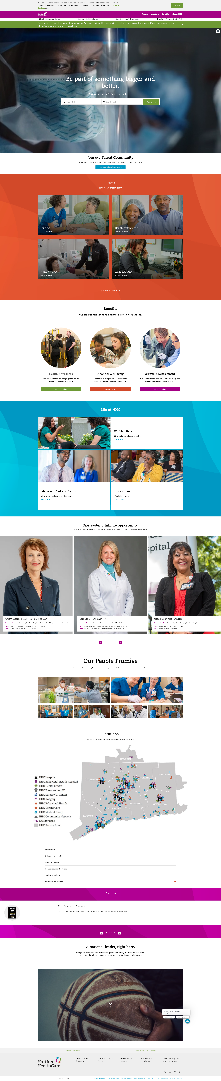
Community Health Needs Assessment (171, 1078)
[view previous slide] (100, 642)
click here (72, 26)
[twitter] (165, 1072)
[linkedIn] (170, 1072)
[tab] (106, 932)
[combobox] (82, 102)
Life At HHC (177, 14)
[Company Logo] (42, 14)
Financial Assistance (126, 1078)
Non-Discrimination (139, 1078)
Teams (145, 14)
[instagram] (179, 1072)
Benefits (165, 14)
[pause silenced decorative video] (218, 31)
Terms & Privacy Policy (153, 1078)
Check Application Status (49, 19)
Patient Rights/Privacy (113, 1078)
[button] (110, 291)
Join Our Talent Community (127, 19)
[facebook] (160, 1072)
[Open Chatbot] (187, 1021)
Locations (155, 14)
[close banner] (182, 24)
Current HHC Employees (88, 19)
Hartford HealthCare (99, 1078)
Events (160, 19)
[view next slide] (120, 642)
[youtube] (175, 1072)
